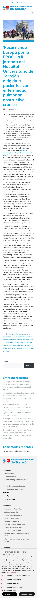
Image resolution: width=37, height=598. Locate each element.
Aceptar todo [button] (10, 594)
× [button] (35, 550)
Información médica (12, 518)
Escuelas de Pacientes (13, 509)
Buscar (5, 362)
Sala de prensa (9, 499)
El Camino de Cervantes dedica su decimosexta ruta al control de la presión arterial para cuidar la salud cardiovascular (18, 337)
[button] (18, 590)
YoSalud (6, 492)
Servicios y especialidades (14, 486)
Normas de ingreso (11, 521)
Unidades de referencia (13, 489)
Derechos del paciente (13, 515)
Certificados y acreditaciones (15, 480)
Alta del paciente (11, 512)
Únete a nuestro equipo (18, 2)
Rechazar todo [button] (26, 594)
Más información (11, 572)
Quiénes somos (10, 473)
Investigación (8, 496)
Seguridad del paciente (13, 530)
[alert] (18, 573)
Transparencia (10, 477)
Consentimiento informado (14, 524)
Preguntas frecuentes (13, 527)
